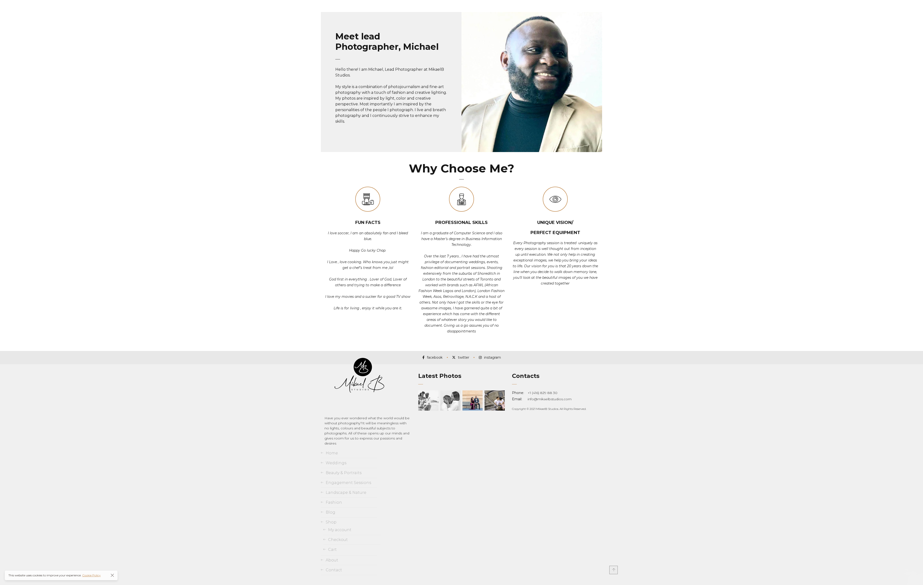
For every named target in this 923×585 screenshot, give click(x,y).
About (332, 560)
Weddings (336, 463)
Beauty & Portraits (344, 473)
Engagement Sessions (348, 482)
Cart (332, 549)
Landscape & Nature (346, 492)
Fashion (334, 502)
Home (332, 453)
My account (339, 530)
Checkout (338, 539)
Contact (334, 570)
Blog (330, 512)
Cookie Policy (91, 575)
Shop (331, 522)
